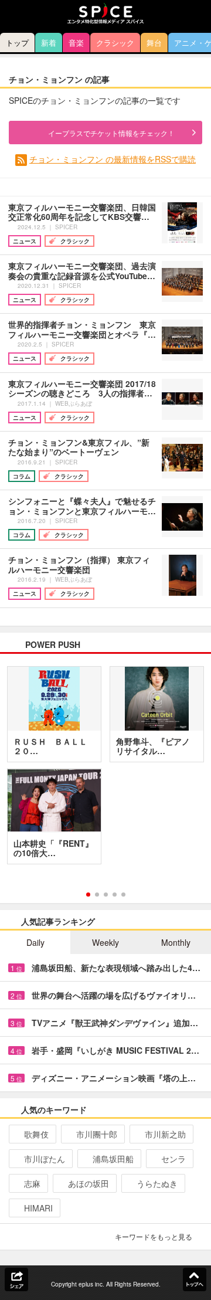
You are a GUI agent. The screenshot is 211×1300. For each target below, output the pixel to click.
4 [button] (115, 894)
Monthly (175, 942)
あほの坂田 (88, 1183)
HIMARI (38, 1208)
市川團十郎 (96, 1134)
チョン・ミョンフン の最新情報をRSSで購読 (112, 159)
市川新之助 (165, 1134)
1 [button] (88, 894)
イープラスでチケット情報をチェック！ (111, 133)
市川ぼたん (44, 1159)
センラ (173, 1159)
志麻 (32, 1183)
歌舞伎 (36, 1134)
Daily (35, 942)
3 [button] (106, 894)
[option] (105, 769)
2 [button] (97, 894)
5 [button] (123, 894)
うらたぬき (157, 1183)
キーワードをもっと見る (153, 1236)
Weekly (105, 942)
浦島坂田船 (113, 1159)
